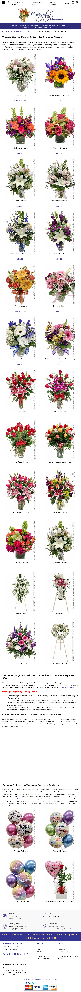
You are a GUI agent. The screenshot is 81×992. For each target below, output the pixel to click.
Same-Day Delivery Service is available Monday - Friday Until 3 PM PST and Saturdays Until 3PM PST (40, 936)
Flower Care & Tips (64, 958)
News (39, 954)
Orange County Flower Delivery (18, 31)
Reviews (40, 951)
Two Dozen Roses (21, 462)
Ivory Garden (21, 201)
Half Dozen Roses (60, 412)
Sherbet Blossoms (60, 148)
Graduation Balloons (21, 901)
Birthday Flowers (60, 512)
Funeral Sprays (21, 613)
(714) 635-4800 (17, 929)
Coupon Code (63, 951)
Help (67, 3)
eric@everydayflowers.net (18, 927)
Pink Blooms (21, 95)
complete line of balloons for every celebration (30, 799)
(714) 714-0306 (53, 916)
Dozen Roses (21, 412)
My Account (62, 949)
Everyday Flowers (67, 687)
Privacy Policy (41, 956)
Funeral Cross (60, 613)
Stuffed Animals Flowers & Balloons (60, 901)
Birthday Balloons (21, 851)
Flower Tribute (21, 663)
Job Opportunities (43, 958)
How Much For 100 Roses (11, 975)
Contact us (40, 949)
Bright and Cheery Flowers (60, 95)
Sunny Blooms (21, 306)
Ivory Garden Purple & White (60, 253)
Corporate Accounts (65, 954)
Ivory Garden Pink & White (60, 201)
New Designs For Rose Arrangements (15, 968)
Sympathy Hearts (60, 663)
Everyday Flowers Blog (15, 965)
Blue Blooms (21, 359)
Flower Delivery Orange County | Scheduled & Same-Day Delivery (40, 25)
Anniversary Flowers (21, 512)
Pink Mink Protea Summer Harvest (14, 970)
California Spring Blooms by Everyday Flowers (60, 360)
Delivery (61, 947)
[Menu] (3, 2)
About (39, 947)
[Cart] (8, 2)
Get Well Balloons (60, 851)
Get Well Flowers (21, 563)
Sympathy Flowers (60, 563)
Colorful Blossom (21, 148)
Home (4, 31)
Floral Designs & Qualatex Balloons (14, 972)
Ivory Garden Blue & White (21, 253)
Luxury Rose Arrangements (60, 462)
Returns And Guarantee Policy (68, 956)
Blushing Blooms (60, 306)
